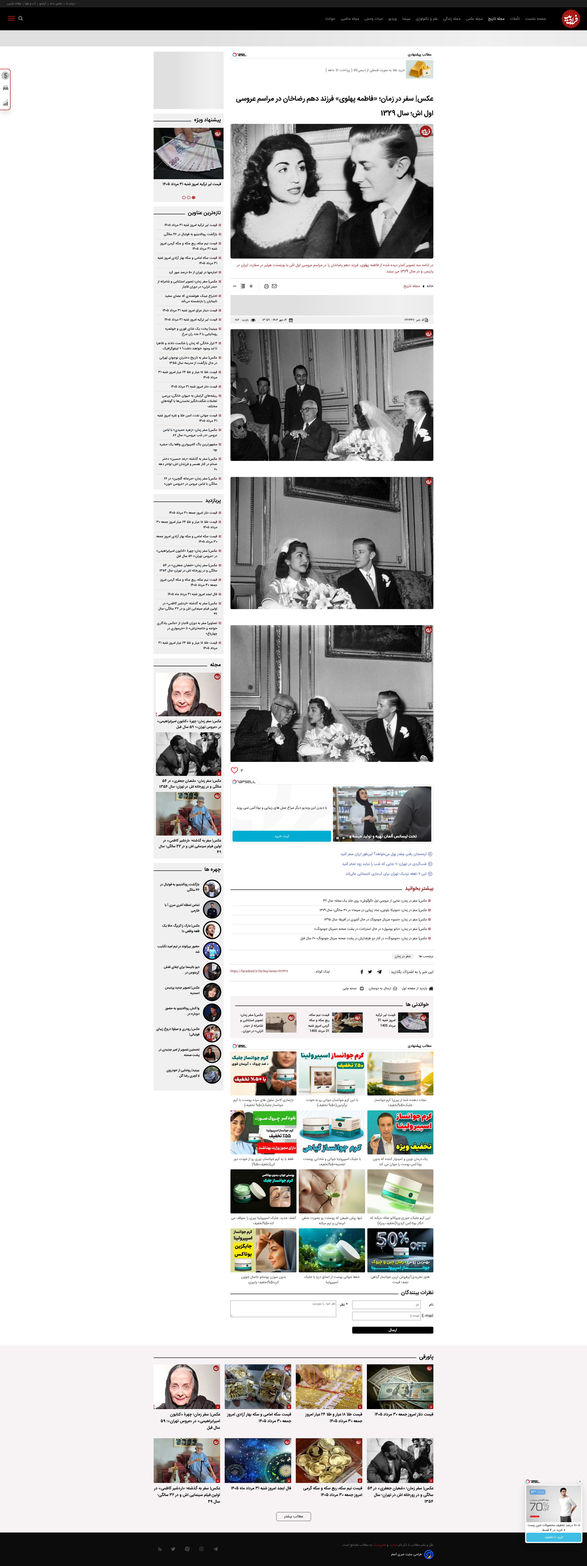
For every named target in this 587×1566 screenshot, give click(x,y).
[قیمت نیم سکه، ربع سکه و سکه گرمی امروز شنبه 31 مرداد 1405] (347, 1022)
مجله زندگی (451, 19)
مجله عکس (474, 19)
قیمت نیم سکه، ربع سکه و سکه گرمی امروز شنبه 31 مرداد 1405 (318, 1023)
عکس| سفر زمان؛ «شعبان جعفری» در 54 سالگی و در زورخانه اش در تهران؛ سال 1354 (190, 784)
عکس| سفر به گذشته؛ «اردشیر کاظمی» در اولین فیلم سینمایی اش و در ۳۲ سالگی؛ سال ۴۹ (187, 609)
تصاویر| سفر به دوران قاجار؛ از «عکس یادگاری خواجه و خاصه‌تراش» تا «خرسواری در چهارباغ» (187, 628)
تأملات (515, 19)
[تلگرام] (379, 973)
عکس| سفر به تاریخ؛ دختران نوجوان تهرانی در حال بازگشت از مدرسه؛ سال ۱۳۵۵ (188, 360)
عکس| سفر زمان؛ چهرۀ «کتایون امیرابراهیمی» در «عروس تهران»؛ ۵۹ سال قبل (186, 553)
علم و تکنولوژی (427, 19)
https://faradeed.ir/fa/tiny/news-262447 (259, 971)
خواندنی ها (417, 1004)
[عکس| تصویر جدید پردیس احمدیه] (212, 992)
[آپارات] (187, 1550)
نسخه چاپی (350, 988)
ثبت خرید (281, 836)
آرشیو (42, 3)
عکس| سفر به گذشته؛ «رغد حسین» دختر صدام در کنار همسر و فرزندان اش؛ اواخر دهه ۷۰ (187, 464)
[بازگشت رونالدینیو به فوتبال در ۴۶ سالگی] (212, 889)
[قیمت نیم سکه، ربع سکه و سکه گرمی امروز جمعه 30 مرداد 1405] (329, 1460)
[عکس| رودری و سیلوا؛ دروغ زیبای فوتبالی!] (212, 1033)
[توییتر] (370, 973)
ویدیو (392, 19)
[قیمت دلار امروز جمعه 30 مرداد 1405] (400, 1386)
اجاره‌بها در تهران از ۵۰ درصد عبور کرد (193, 272)
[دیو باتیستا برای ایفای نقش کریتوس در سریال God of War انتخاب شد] (212, 971)
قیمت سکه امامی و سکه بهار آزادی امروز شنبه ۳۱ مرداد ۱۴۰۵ (187, 260)
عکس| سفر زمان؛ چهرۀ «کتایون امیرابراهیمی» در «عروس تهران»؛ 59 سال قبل (189, 724)
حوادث (330, 19)
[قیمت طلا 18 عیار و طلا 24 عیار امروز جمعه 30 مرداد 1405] (329, 1386)
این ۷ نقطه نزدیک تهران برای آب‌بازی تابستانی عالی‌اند (386, 874)
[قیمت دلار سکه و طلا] (5, 76)
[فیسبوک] (361, 973)
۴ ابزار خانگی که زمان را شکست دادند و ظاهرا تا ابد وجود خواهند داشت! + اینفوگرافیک (186, 346)
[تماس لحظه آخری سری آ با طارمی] (212, 909)
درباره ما (70, 3)
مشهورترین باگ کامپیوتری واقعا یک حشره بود (188, 447)
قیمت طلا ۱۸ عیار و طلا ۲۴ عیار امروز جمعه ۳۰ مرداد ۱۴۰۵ (186, 524)
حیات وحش (374, 19)
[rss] (160, 1550)
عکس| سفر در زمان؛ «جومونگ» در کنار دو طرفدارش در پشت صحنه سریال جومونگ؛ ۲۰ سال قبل (363, 938)
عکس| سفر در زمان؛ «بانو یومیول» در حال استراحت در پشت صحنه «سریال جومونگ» (370, 929)
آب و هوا (30, 3)
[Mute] (344, 838)
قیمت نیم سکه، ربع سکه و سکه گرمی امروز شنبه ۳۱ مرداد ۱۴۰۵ (188, 246)
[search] (20, 19)
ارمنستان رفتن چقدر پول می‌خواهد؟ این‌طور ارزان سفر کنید (383, 854)
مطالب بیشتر (293, 1516)
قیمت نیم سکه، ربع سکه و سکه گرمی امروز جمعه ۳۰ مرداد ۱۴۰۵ (188, 582)
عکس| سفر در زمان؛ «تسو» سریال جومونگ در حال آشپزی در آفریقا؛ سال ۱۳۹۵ (375, 919)
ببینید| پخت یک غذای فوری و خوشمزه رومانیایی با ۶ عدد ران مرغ (191, 331)
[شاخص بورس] (5, 103)
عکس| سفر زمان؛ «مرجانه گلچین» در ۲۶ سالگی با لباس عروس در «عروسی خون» (190, 481)
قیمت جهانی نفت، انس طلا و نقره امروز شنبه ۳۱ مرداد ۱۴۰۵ (187, 418)
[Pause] (337, 838)
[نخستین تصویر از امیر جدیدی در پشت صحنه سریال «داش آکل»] (212, 1054)
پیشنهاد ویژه (207, 120)
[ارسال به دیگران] (274, 287)
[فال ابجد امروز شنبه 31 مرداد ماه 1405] (258, 1460)
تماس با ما (56, 3)
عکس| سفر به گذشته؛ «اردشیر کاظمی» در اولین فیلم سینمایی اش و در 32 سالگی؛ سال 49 (190, 846)
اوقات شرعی (14, 3)
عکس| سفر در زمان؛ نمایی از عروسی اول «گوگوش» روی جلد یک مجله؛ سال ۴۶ (375, 901)
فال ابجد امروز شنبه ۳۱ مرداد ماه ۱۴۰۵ (192, 594)
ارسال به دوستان (380, 988)
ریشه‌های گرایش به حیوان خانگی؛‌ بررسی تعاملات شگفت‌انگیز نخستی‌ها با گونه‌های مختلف (189, 401)
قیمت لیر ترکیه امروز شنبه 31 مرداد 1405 (385, 1020)
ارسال (393, 1330)
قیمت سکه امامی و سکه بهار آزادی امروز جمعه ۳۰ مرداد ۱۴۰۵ (186, 539)
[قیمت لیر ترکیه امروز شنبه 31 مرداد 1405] (413, 1022)
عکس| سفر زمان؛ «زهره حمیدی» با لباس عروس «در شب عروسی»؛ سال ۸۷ (190, 432)
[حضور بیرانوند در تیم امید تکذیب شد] (212, 951)
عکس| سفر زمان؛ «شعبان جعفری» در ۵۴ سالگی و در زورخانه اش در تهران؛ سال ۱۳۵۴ (188, 568)
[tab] (193, 197)
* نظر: (343, 1305)
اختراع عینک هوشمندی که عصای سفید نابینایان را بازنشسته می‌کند (191, 298)
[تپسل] (234, 782)
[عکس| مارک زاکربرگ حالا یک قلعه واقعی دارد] (212, 930)
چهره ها (212, 869)
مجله (215, 665)
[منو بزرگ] (11, 19)
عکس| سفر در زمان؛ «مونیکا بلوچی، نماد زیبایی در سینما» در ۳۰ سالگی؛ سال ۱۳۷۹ (373, 910)
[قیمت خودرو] (5, 89)
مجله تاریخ (496, 19)
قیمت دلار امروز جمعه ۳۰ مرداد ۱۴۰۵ (193, 512)
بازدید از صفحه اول (414, 988)
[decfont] (234, 287)
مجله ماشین (350, 19)
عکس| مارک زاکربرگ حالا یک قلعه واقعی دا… (180, 928)
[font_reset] (243, 287)
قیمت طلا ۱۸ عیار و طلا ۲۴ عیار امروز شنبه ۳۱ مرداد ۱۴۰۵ (187, 375)
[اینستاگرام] (201, 1550)
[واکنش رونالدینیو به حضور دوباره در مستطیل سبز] (212, 1012)
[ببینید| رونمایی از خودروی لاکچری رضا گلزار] (212, 1074)
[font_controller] (251, 287)
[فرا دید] (571, 19)
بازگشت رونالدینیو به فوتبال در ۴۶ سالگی (190, 234)
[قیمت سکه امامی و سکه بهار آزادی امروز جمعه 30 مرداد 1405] (258, 1386)
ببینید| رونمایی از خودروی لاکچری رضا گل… (182, 1073)
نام (431, 1305)
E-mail (427, 1316)
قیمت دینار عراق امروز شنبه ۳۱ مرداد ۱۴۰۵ (190, 310)
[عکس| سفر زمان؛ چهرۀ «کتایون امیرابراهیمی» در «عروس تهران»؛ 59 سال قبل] (188, 694)
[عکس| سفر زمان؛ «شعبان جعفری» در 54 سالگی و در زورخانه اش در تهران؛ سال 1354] (188, 754)
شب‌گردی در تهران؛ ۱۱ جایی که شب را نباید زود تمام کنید (384, 864)
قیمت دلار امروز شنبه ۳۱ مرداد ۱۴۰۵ (194, 386)
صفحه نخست (535, 19)
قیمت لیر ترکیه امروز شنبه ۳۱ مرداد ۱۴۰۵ (190, 225)
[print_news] (266, 287)
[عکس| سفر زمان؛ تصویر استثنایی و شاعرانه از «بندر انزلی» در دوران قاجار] (281, 1022)
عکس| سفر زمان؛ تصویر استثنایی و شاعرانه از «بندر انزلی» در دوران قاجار (251, 1025)
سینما (406, 19)
